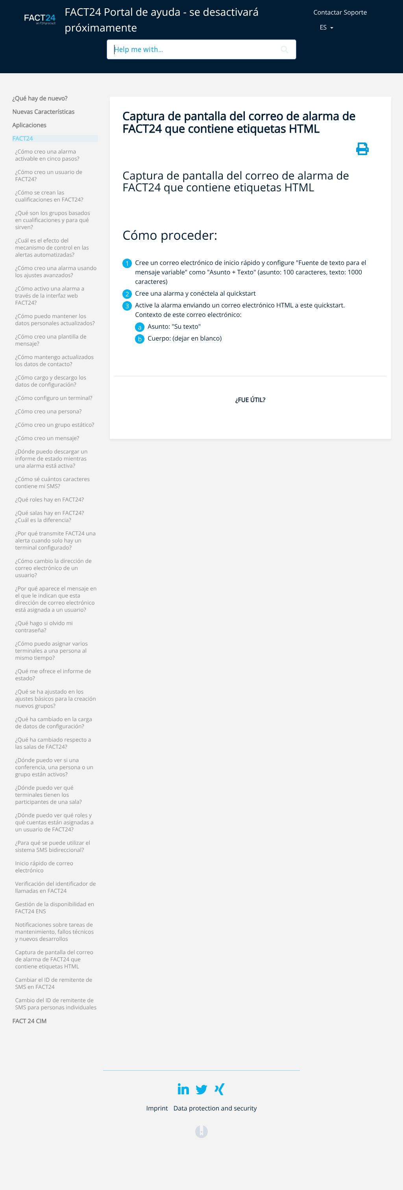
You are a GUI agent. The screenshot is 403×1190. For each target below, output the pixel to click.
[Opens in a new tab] (201, 1131)
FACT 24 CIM (30, 1021)
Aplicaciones (30, 125)
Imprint (157, 1108)
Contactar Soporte (340, 12)
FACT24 (23, 138)
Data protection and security (215, 1108)
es (324, 27)
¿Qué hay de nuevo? (40, 98)
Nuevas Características (44, 111)
